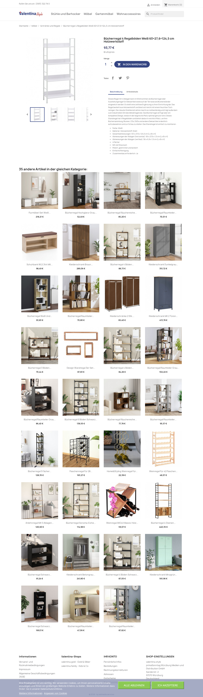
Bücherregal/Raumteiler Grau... (163, 367)
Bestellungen (110, 666)
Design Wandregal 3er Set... (81, 367)
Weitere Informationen (30, 693)
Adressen (109, 674)
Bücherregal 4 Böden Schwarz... (122, 574)
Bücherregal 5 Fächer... (39, 471)
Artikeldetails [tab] (132, 91)
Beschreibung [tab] (116, 91)
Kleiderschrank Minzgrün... (163, 574)
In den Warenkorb (132, 64)
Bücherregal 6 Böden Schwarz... (81, 419)
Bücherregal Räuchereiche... (122, 212)
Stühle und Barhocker (65, 14)
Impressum (24, 669)
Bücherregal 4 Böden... (122, 264)
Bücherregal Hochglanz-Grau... (81, 212)
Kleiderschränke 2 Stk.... (122, 316)
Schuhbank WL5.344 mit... (40, 264)
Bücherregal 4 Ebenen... (163, 522)
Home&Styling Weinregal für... (122, 471)
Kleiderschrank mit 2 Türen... (163, 316)
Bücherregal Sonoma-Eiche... (81, 522)
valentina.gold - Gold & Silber (75, 661)
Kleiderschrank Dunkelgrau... (163, 264)
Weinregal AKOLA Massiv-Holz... (122, 522)
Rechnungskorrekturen (116, 670)
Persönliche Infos (112, 661)
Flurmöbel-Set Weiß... (40, 212)
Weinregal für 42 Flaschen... (163, 471)
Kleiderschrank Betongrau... (81, 574)
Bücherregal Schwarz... (39, 574)
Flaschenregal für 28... (81, 471)
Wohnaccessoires (129, 14)
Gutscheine (110, 678)
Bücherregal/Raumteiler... (163, 212)
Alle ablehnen (134, 685)
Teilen (113, 78)
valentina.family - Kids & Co (74, 666)
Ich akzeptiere (168, 685)
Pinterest (128, 78)
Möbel (88, 14)
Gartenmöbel (104, 14)
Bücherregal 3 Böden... (39, 367)
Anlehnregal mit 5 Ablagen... (40, 522)
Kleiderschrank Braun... (81, 264)
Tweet (120, 78)
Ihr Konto (110, 656)
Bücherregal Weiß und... (39, 316)
